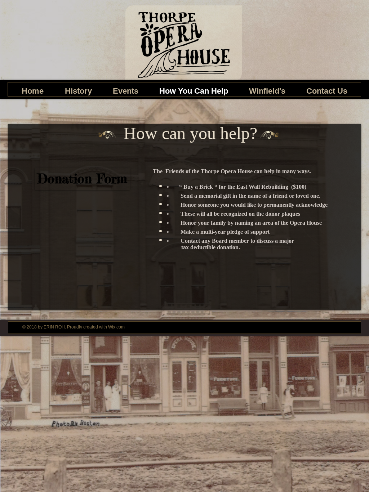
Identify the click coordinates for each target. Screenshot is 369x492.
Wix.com (116, 327)
